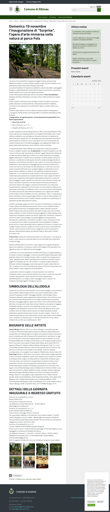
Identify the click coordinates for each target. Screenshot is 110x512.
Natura (34, 479)
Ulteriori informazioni (92, 496)
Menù (11, 11)
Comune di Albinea (36, 9)
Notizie (39, 479)
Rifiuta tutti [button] (100, 501)
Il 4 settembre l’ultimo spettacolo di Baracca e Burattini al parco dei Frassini (86, 32)
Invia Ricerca (99, 10)
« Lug (72, 107)
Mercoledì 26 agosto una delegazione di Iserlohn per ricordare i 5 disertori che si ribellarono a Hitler (85, 46)
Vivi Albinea (52, 17)
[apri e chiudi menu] (10, 8)
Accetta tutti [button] (91, 505)
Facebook (98, 7)
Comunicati (29, 479)
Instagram (100, 7)
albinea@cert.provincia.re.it (20, 509)
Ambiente (19, 479)
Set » (99, 107)
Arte (23, 479)
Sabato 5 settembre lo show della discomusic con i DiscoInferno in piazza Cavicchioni (84, 60)
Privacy (73, 498)
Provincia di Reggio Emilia (33, 2)
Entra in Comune (42, 17)
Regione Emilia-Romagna (16, 2)
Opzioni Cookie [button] (91, 501)
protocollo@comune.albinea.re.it (24, 507)
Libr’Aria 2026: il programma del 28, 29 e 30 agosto (86, 53)
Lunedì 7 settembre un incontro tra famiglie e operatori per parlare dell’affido (86, 39)
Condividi (17, 475)
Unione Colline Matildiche (65, 17)
